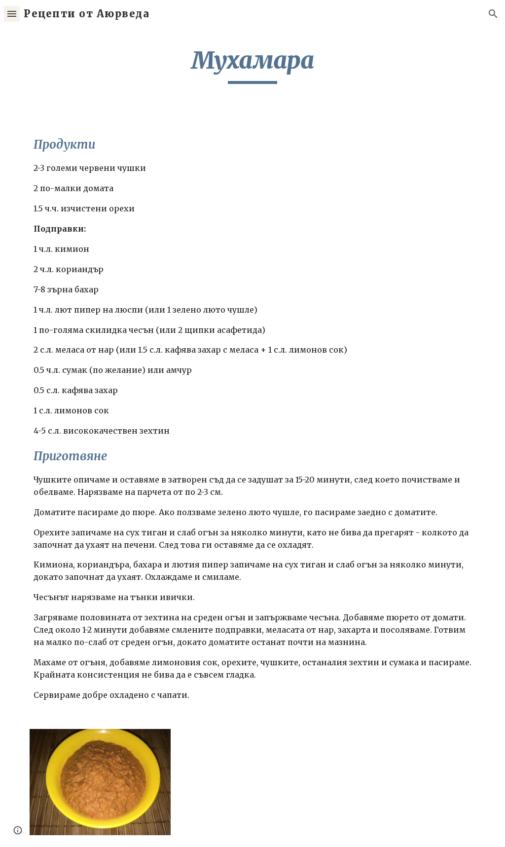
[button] (12, 13)
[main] (252, 64)
